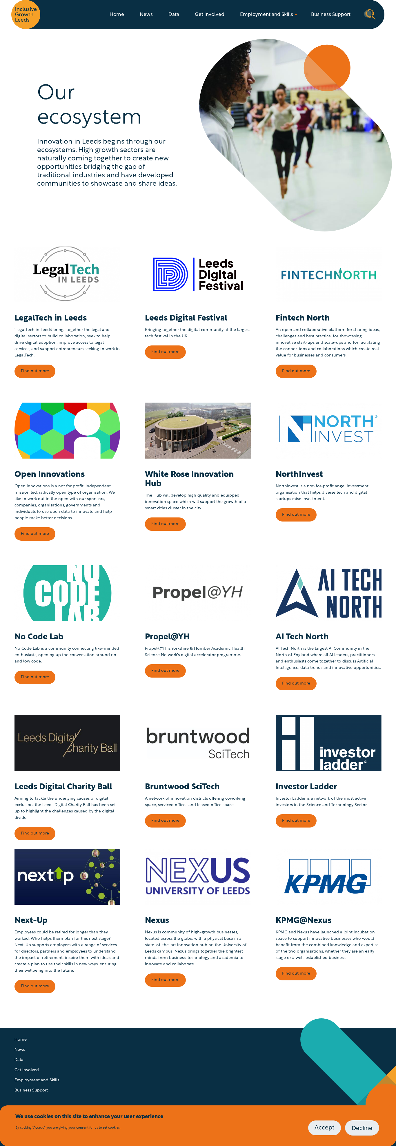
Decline (362, 1128)
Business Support (330, 14)
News (146, 14)
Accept (325, 1128)
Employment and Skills (266, 14)
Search (370, 14)
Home (117, 14)
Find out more (35, 371)
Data (173, 14)
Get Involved (209, 14)
